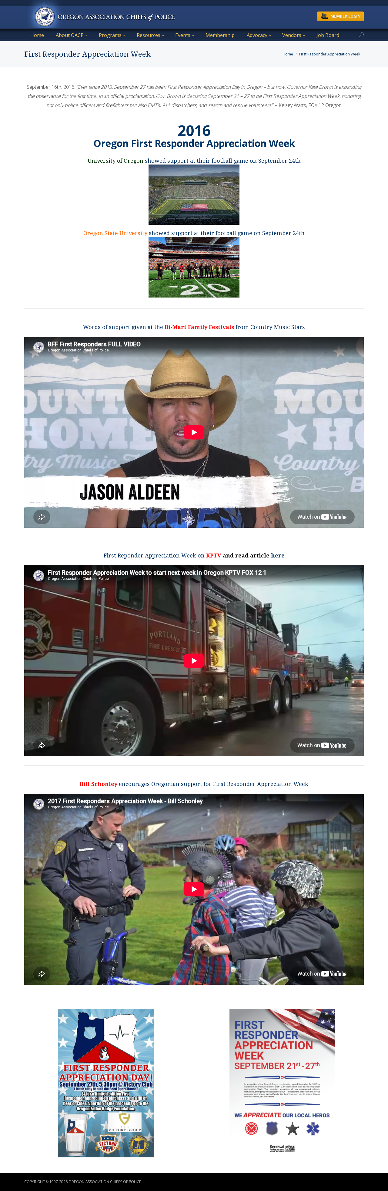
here (278, 555)
